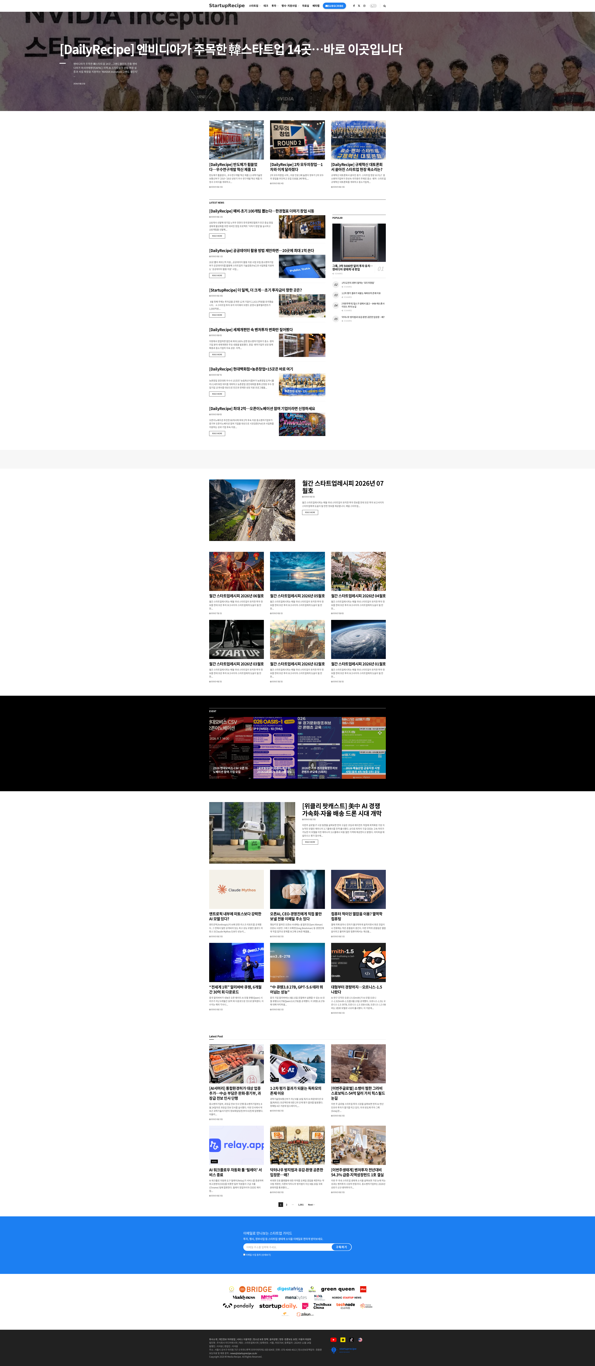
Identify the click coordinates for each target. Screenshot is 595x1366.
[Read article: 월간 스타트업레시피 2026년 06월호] (236, 571)
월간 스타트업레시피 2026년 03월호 (236, 664)
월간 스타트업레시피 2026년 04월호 (358, 595)
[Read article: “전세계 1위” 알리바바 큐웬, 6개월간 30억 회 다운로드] (236, 962)
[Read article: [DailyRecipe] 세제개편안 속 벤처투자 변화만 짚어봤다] (302, 345)
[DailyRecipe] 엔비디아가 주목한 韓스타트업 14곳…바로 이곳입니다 (231, 49)
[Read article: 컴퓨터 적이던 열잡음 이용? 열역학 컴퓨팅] (358, 889)
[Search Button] (384, 6)
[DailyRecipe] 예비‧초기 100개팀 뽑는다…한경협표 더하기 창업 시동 (261, 211)
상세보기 (266, 1254)
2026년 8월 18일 (265, 777)
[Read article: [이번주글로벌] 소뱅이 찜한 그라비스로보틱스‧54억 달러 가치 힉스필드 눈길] (358, 1063)
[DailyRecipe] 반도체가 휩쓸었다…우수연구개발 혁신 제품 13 (233, 167)
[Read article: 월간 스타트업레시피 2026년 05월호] (297, 571)
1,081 (301, 1204)
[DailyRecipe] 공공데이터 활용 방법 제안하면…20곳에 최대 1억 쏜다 (261, 250)
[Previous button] (211, 748)
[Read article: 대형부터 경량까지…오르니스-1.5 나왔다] (358, 962)
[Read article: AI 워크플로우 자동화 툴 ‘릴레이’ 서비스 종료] (236, 1145)
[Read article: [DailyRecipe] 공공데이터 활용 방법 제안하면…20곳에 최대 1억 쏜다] (302, 266)
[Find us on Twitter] (359, 6)
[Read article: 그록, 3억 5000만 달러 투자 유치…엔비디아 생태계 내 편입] (359, 243)
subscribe (336, 6)
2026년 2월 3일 (338, 681)
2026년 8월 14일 (277, 183)
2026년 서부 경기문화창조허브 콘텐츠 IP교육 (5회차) (320, 770)
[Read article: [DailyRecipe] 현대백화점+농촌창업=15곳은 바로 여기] (302, 384)
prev (569, 101)
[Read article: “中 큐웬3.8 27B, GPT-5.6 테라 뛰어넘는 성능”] (297, 962)
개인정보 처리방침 (227, 1339)
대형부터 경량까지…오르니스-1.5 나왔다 (356, 989)
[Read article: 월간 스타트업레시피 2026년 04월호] (358, 571)
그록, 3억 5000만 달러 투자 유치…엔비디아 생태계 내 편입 (352, 267)
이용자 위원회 (305, 1339)
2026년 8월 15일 (217, 187)
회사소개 (213, 1339)
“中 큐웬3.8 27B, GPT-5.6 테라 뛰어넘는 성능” (296, 989)
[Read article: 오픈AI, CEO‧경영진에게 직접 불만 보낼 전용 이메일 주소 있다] (297, 889)
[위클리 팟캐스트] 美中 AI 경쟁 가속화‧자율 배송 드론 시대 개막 (342, 809)
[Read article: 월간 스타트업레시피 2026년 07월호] (252, 510)
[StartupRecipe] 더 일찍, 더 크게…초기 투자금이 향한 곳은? (255, 290)
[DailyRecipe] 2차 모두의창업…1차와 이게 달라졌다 (296, 167)
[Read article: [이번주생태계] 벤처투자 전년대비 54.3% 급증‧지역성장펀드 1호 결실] (358, 1145)
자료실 (305, 5)
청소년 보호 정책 (260, 1339)
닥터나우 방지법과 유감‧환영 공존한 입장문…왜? (363, 316)
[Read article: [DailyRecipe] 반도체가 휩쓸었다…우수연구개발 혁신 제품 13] (236, 140)
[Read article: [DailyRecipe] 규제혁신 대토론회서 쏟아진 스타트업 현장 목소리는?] (358, 140)
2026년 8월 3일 (309, 496)
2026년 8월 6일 (216, 414)
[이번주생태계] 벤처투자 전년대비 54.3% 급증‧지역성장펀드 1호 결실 (357, 1172)
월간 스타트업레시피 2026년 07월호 (343, 486)
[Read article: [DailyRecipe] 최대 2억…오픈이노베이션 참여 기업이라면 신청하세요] (302, 424)
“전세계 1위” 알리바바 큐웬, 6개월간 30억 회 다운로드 (235, 989)
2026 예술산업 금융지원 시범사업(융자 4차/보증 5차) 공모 (363, 770)
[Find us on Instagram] (364, 6)
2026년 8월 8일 (216, 335)
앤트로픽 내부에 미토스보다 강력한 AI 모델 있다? (235, 916)
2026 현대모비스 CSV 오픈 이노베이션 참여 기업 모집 (230, 770)
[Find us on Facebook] (354, 6)
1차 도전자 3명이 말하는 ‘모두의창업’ (358, 282)
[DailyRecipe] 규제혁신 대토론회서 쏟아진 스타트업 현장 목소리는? (357, 167)
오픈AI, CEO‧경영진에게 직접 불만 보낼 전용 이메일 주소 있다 (296, 916)
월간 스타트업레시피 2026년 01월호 (358, 664)
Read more (218, 235)
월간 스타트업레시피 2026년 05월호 (297, 595)
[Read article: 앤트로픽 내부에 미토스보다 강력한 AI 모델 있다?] (236, 889)
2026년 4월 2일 (216, 681)
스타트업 (253, 5)
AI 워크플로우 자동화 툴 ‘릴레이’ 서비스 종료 (235, 1172)
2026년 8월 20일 (220, 777)
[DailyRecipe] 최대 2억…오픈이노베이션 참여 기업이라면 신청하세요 (262, 408)
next (582, 101)
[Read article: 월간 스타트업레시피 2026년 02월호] (297, 639)
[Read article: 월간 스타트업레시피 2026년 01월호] (358, 639)
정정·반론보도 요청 (288, 1339)
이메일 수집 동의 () (258, 1254)
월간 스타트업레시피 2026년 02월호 (297, 664)
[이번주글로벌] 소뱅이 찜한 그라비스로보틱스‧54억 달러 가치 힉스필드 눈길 (358, 1093)
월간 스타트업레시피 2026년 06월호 (236, 595)
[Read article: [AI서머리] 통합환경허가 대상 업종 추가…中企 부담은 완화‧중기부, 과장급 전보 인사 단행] (236, 1063)
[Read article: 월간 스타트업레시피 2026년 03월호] (236, 639)
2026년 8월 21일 (339, 936)
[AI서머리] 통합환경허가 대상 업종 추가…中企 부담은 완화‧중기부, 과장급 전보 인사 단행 (235, 1093)
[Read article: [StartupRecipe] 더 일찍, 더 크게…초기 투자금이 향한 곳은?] (302, 305)
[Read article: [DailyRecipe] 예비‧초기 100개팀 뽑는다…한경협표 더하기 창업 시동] (302, 226)
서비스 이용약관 (244, 1339)
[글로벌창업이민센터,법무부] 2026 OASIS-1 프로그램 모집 (274, 770)
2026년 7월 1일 (216, 613)
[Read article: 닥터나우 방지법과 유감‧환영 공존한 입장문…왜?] (297, 1145)
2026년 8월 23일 (310, 819)
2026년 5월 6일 (338, 613)
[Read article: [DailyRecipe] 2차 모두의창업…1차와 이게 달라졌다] (297, 140)
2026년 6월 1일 (277, 613)
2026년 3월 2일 (277, 681)
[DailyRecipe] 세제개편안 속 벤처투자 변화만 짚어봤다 (251, 329)
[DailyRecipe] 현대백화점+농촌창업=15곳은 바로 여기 (251, 369)
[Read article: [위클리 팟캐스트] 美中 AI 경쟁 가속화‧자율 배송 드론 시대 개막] (252, 833)
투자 (274, 5)
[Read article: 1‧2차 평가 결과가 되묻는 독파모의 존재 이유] (297, 1063)
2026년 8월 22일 (277, 936)
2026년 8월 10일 (217, 295)
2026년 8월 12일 (217, 217)
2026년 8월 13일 (339, 187)
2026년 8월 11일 (217, 256)
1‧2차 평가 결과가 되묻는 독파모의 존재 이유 (361, 293)
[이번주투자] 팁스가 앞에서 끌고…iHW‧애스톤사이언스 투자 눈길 (363, 305)
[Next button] (383, 748)
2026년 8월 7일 (216, 375)
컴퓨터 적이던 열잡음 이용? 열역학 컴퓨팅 (356, 916)
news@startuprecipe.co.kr (243, 1353)
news (214, 1080)
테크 (266, 5)
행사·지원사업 (289, 5)
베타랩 (316, 5)
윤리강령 (274, 1339)
